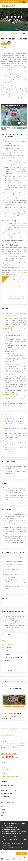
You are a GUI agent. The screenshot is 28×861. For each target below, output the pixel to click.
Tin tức (3, 809)
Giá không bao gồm (10, 647)
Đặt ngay (21, 853)
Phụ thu (7, 660)
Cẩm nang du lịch (5, 806)
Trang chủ (3, 33)
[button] (2, 728)
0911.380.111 (6, 770)
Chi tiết (6, 637)
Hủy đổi (7, 651)
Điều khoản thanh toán (7, 788)
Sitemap (3, 815)
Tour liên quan (8, 670)
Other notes (8, 654)
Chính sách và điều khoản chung (13, 664)
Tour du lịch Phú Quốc (14, 33)
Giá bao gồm (8, 644)
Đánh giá (7, 667)
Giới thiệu (7, 634)
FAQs (2, 812)
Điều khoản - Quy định (7, 785)
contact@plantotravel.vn (10, 776)
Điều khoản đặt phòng (7, 793)
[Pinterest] (6, 1)
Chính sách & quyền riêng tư (8, 791)
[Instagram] (4, 1)
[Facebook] (8, 1)
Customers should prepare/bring (13, 657)
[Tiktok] (9, 1)
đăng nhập (13, 681)
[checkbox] (14, 163)
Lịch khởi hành (8, 641)
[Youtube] (3, 1)
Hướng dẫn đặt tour (6, 796)
